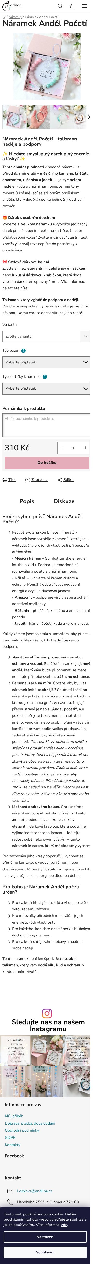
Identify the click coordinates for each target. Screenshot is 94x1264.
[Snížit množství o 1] (61, 448)
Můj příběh (14, 1116)
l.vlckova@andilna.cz (34, 1191)
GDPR (10, 1137)
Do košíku (47, 462)
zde (64, 1224)
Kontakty (12, 1144)
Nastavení (45, 1237)
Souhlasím (45, 1252)
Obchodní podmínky (22, 1130)
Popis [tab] (27, 501)
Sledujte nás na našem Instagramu (48, 1026)
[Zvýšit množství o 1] (85, 448)
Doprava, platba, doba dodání (30, 1123)
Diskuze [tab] (64, 501)
